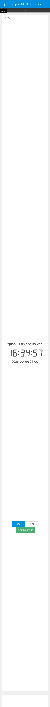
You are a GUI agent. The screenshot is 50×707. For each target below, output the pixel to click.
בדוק (32, 524)
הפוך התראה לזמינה (25, 530)
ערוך (18, 524)
